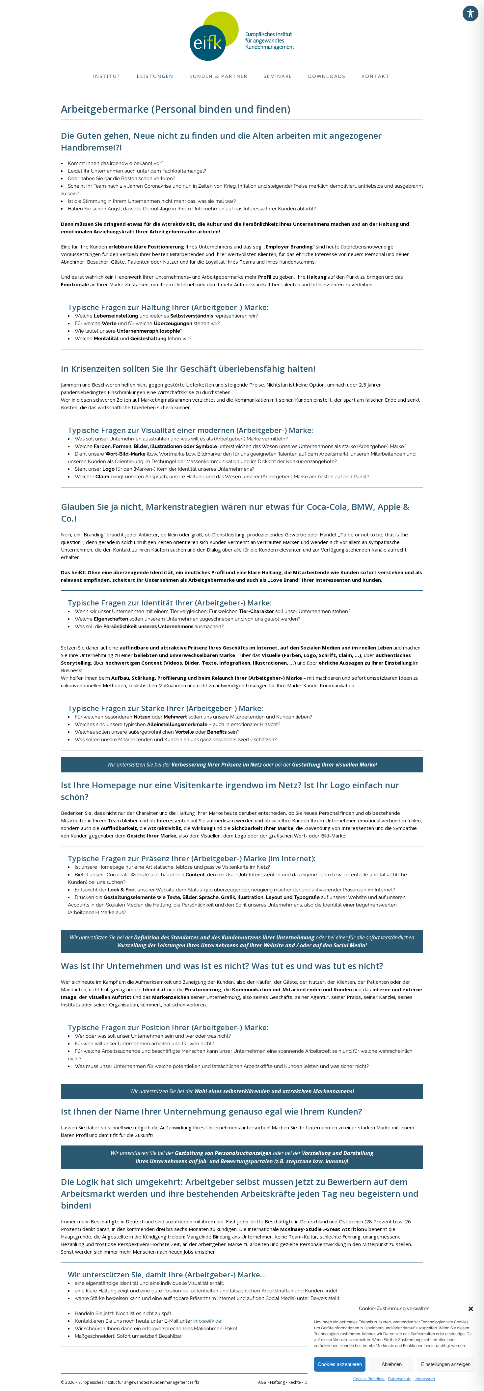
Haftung (277, 1382)
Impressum (425, 1379)
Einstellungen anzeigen (446, 1364)
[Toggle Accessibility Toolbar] (470, 13)
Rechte (294, 1382)
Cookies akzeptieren (340, 1364)
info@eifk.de (207, 1321)
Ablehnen (392, 1364)
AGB (262, 1382)
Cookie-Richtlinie (369, 1379)
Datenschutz (399, 1379)
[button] (471, 1309)
